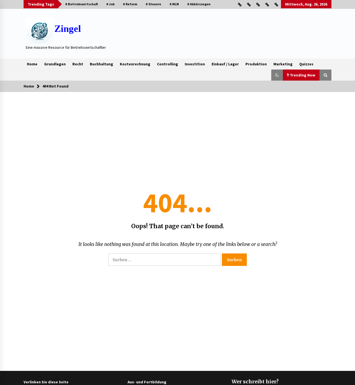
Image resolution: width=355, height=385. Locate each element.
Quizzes (306, 63)
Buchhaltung (101, 63)
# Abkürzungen (199, 4)
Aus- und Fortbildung (147, 381)
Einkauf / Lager (225, 63)
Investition (195, 63)
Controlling (167, 63)
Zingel (67, 28)
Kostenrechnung (135, 63)
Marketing (283, 63)
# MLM (174, 4)
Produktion (256, 63)
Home (32, 63)
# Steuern (153, 4)
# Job (110, 4)
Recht (77, 63)
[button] (277, 75)
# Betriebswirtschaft (81, 4)
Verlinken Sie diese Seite (46, 381)
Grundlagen (55, 63)
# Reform (130, 4)
